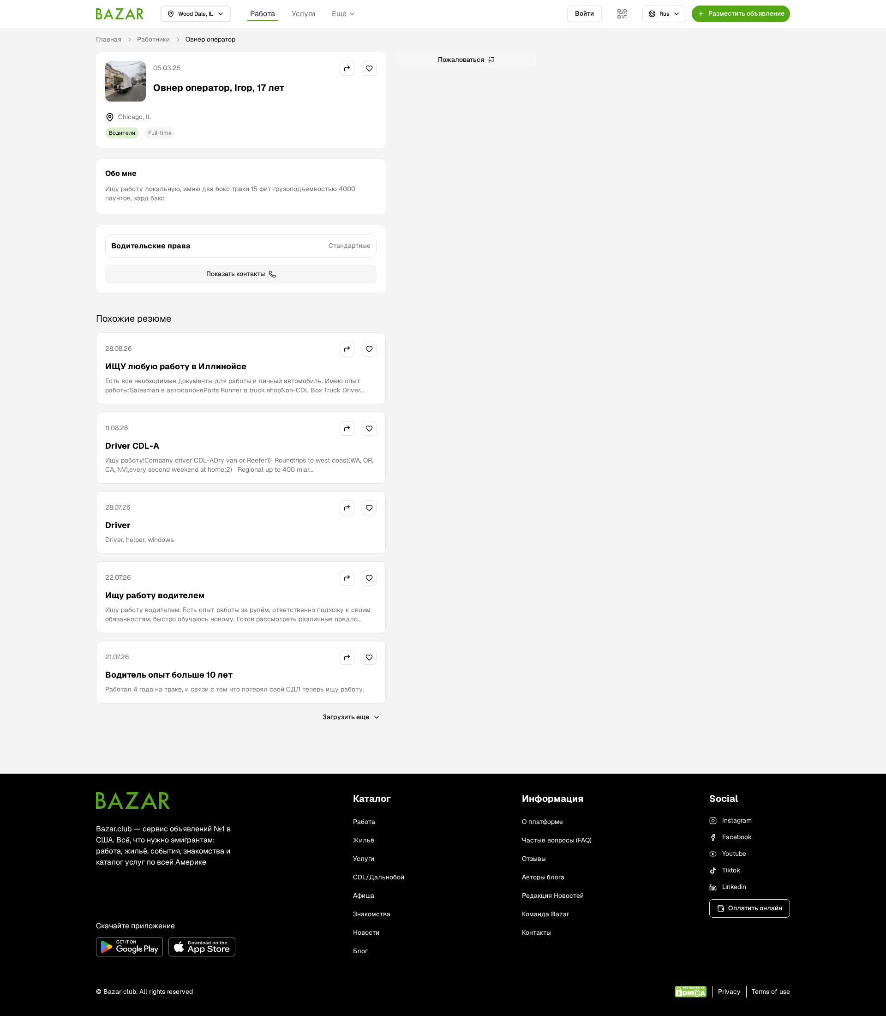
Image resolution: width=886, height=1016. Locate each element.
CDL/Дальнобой (378, 877)
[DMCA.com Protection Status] (690, 992)
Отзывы (534, 858)
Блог (360, 951)
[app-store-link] (201, 946)
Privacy (729, 991)
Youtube (734, 853)
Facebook (737, 837)
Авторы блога (543, 877)
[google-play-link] (129, 946)
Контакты (536, 932)
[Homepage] (120, 13)
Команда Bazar (545, 914)
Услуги (303, 13)
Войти (584, 13)
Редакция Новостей (553, 895)
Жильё (363, 840)
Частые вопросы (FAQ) (557, 840)
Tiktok (731, 870)
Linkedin (734, 887)
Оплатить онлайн (755, 908)
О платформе (542, 822)
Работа (262, 13)
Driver (118, 525)
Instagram (737, 820)
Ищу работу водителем (154, 595)
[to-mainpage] (133, 800)
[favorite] (369, 68)
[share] (347, 68)
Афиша (363, 895)
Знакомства (371, 914)
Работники (153, 39)
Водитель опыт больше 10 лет (169, 674)
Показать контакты (235, 274)
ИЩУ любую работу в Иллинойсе (175, 366)
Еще (339, 13)
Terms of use (771, 991)
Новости (366, 932)
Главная (108, 39)
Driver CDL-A (132, 445)
